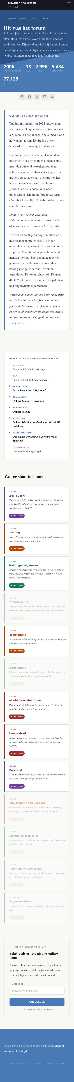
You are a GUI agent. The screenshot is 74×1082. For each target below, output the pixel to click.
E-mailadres (17, 984)
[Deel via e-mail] (52, 97)
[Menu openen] (69, 4)
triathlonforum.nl (22, 5)
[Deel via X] (37, 97)
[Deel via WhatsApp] (22, 97)
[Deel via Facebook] (29, 97)
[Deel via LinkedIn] (44, 97)
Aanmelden (37, 1001)
